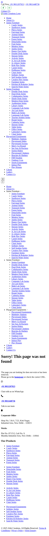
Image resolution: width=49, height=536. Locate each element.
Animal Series (17, 34)
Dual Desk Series (18, 94)
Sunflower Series (18, 27)
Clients (9, 170)
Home (8, 18)
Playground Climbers (20, 153)
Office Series (16, 129)
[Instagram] (9, 8)
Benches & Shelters (19, 155)
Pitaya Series (16, 30)
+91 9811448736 (32, 4)
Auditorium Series (19, 103)
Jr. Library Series (18, 63)
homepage (19, 377)
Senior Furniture (13, 89)
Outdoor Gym (17, 160)
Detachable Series (18, 42)
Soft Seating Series (19, 77)
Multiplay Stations (19, 139)
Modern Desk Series (19, 101)
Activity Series (17, 58)
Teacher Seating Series (20, 117)
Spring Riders (17, 151)
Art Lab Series (17, 110)
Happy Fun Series (18, 51)
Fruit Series (16, 44)
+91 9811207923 (17, 4)
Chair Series (16, 72)
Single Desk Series (19, 98)
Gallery (9, 172)
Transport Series (18, 37)
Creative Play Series (19, 79)
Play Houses (16, 167)
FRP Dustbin (16, 158)
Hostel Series (16, 120)
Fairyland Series (18, 32)
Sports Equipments (19, 162)
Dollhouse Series (18, 70)
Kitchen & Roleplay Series (22, 84)
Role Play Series (18, 65)
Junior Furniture (12, 23)
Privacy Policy (17, 530)
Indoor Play (16, 165)
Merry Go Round (18, 146)
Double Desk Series (19, 53)
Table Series (16, 127)
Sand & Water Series (20, 87)
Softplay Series (17, 75)
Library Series (17, 106)
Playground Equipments (16, 136)
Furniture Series (18, 82)
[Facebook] (3, 8)
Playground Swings (19, 143)
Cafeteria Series (17, 122)
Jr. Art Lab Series (18, 61)
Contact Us (5, 11)
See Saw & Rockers (19, 148)
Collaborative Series (19, 96)
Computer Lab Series (20, 108)
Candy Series (16, 25)
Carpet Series (16, 68)
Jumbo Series (16, 49)
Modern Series (17, 46)
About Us (10, 20)
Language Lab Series (20, 115)
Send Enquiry (30, 530)
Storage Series (17, 56)
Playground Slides (19, 141)
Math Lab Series (18, 113)
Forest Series (16, 39)
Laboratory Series (18, 132)
